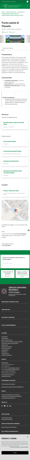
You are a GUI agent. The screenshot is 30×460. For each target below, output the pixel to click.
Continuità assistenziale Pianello (12, 151)
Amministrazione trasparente (8, 384)
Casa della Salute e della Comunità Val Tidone (12, 15)
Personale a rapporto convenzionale (10, 343)
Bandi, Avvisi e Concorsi (7, 340)
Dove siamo (21, 12)
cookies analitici (25, 443)
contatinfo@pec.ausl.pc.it (14, 368)
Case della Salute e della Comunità (10, 13)
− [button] (3, 204)
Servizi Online (6, 414)
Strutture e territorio (11, 12)
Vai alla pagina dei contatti (8, 374)
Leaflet (16, 220)
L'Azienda (4, 333)
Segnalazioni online (6, 376)
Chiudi (15, 453)
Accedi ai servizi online (7, 417)
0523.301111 (8, 276)
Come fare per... (6, 309)
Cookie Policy (16, 445)
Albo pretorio (4, 336)
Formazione (4, 351)
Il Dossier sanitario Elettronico (8, 398)
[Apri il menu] (2, 6)
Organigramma (5, 338)
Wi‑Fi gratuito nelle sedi (7, 419)
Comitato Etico (5, 350)
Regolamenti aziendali (7, 346)
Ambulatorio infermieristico (11, 161)
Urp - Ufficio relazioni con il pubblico (22, 275)
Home (3, 12)
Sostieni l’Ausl (5, 345)
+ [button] (3, 201)
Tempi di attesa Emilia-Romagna (9, 427)
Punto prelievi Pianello (9, 141)
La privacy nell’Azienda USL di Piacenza (11, 394)
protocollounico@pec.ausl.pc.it (12, 369)
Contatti (4, 359)
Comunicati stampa (6, 348)
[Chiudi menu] (25, 3)
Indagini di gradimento (7, 355)
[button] (27, 6)
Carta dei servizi (5, 353)
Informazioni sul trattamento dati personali (11, 396)
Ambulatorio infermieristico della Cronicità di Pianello (12, 172)
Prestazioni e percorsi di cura (10, 301)
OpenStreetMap (21, 220)
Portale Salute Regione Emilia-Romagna (9, 1)
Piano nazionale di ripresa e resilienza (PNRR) (12, 341)
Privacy (4, 391)
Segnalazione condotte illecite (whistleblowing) (12, 387)
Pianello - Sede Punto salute (11, 191)
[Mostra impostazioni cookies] (28, 230)
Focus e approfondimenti (9, 325)
